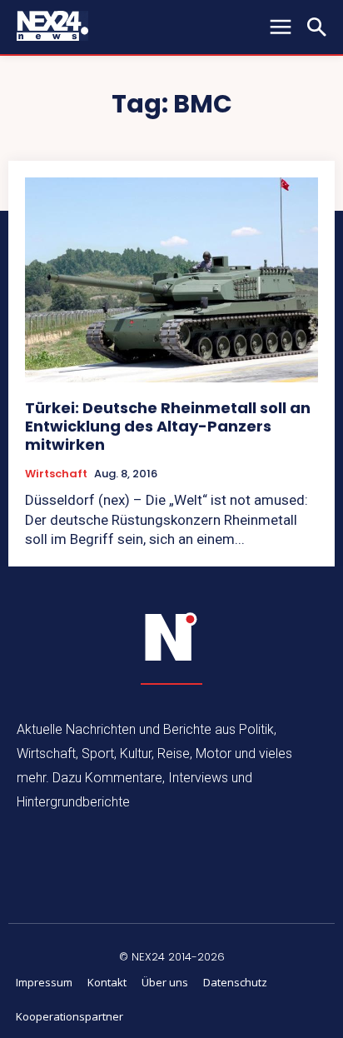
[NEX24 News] (171, 637)
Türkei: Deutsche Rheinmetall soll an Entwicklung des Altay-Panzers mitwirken (168, 425)
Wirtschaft (56, 474)
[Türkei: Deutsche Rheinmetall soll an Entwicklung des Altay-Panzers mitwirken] (171, 279)
